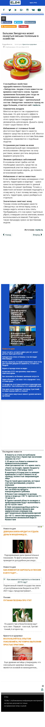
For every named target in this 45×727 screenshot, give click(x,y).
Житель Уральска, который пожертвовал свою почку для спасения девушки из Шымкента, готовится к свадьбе (22, 363)
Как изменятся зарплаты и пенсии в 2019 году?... (22, 571)
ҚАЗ (31, 3)
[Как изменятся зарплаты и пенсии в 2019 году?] (22, 580)
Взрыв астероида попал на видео (14, 368)
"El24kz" (7, 700)
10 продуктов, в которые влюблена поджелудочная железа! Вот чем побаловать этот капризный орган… (22, 385)
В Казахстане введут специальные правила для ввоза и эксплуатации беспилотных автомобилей (22, 296)
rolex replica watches (20, 675)
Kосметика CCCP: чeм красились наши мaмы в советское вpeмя (19, 372)
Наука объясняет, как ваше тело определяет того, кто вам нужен (21, 380)
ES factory (5, 675)
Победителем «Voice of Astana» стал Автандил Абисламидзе (19, 358)
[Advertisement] (22, 261)
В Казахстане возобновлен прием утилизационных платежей (22, 340)
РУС (35, 3)
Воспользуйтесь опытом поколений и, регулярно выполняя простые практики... (22, 642)
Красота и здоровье (29, 44)
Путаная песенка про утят (17, 600)
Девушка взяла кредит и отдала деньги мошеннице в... (20, 533)
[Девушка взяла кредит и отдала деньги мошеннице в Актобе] (22, 546)
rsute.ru (36, 105)
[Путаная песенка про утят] (22, 615)
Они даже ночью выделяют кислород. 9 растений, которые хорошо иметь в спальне (20, 390)
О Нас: (6, 697)
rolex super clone (34, 678)
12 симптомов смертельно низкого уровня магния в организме (21, 395)
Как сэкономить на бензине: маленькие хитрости (20, 376)
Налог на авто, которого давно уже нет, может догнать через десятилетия (20, 353)
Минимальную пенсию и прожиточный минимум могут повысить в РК (19, 318)
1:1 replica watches (17, 678)
